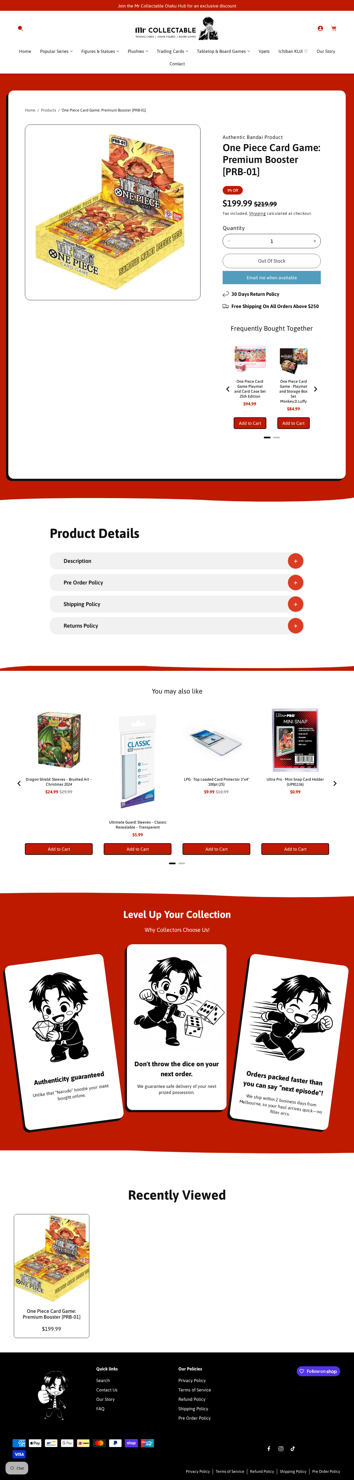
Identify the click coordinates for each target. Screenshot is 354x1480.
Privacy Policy (192, 1380)
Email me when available (272, 277)
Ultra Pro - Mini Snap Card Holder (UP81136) (295, 781)
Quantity (234, 228)
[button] (20, 28)
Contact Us (107, 1389)
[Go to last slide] (228, 389)
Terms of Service (194, 1389)
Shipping (257, 213)
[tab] (267, 437)
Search (103, 1380)
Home (30, 110)
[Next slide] (315, 389)
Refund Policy (191, 1399)
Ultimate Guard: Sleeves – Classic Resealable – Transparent (137, 824)
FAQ (100, 1408)
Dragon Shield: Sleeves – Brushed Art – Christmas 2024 (59, 781)
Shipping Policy (193, 1408)
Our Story (105, 1399)
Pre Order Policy (194, 1418)
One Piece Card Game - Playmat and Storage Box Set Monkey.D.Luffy (293, 391)
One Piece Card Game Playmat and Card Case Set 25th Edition (250, 389)
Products (48, 110)
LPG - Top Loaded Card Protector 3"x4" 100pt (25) (216, 781)
